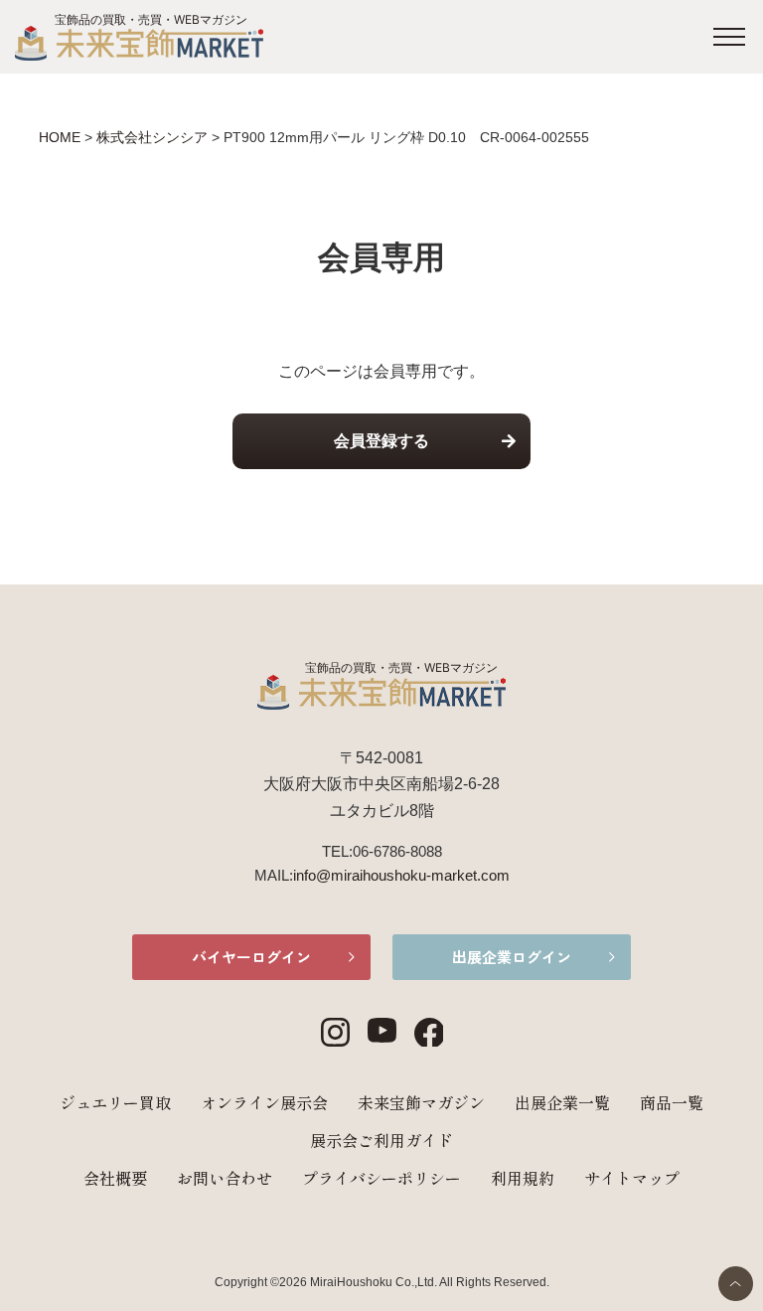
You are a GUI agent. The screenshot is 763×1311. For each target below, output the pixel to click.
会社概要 (115, 1178)
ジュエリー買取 (115, 1102)
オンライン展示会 (264, 1102)
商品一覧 (671, 1102)
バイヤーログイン (251, 956)
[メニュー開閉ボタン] (729, 37)
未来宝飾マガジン (421, 1102)
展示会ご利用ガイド (381, 1140)
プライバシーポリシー (381, 1178)
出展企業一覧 (562, 1102)
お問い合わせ (224, 1178)
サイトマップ (632, 1178)
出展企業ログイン (511, 956)
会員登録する (381, 440)
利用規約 (522, 1178)
